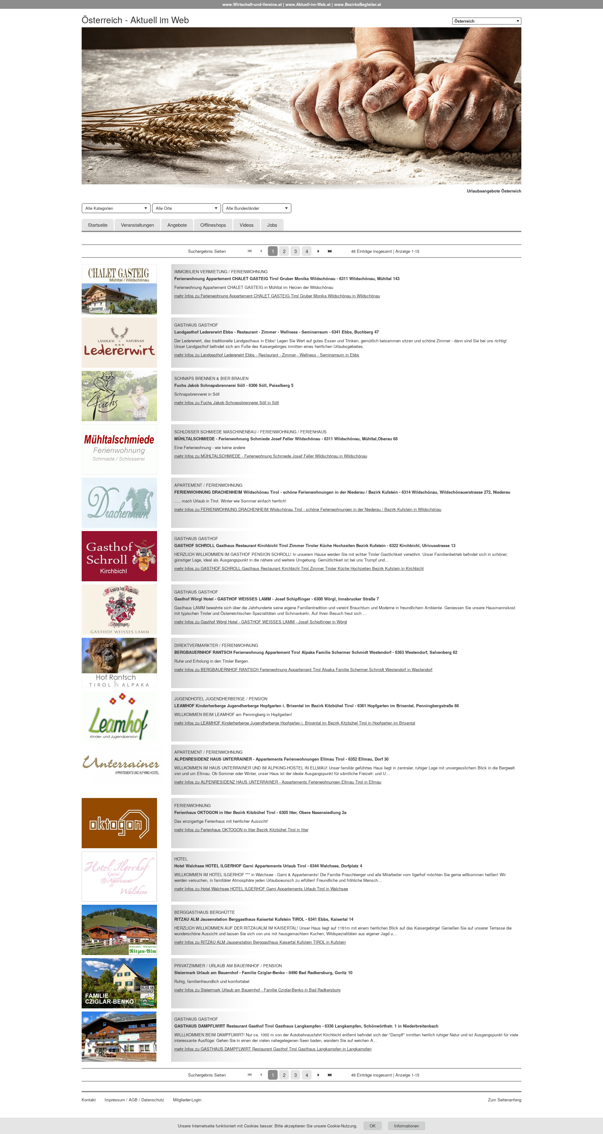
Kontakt (89, 1100)
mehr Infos (277, 296)
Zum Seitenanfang (504, 1100)
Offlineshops (213, 224)
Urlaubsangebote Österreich (494, 191)
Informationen (406, 1126)
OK (373, 1126)
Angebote (177, 224)
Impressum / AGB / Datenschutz (134, 1100)
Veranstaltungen (137, 224)
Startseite (97, 224)
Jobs (272, 224)
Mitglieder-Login (187, 1100)
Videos (247, 224)
